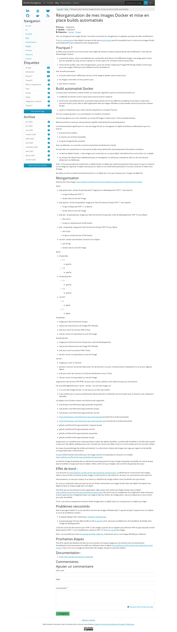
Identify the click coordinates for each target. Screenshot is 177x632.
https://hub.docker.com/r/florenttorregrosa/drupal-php (80, 417)
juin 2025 (37, 126)
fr (150, 3)
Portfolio (50, 3)
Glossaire (29, 54)
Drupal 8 (37, 80)
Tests (37, 89)
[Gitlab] (48, 10)
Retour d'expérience (37, 84)
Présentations (65, 3)
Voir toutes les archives (38, 165)
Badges (28, 46)
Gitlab (37, 97)
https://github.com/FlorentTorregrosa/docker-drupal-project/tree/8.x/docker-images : (110, 182)
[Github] (27, 15)
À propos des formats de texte (141, 607)
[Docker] (37, 15)
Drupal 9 (37, 105)
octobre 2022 (37, 160)
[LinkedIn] (27, 10)
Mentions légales (88, 620)
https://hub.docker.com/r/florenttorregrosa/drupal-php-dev (82, 421)
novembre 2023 (37, 147)
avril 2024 (37, 143)
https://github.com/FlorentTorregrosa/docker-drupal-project (79, 457)
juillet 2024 (37, 139)
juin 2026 (37, 122)
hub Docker (106, 40)
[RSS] (48, 15)
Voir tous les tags (37, 111)
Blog (57, 3)
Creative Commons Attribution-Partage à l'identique (114, 624)
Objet (58, 579)
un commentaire (66, 40)
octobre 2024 (37, 134)
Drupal (37, 68)
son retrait (112, 530)
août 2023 (37, 151)
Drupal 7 (37, 76)
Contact (76, 3)
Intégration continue (37, 101)
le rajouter (99, 521)
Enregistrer (64, 613)
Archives (29, 50)
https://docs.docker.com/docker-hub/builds (76, 557)
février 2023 (37, 155)
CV (44, 3)
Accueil (28, 26)
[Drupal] (37, 10)
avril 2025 (37, 130)
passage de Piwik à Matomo (92, 534)
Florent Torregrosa (32, 2)
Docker (37, 93)
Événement (37, 72)
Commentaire (61, 588)
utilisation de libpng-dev (96, 517)
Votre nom (60, 570)
